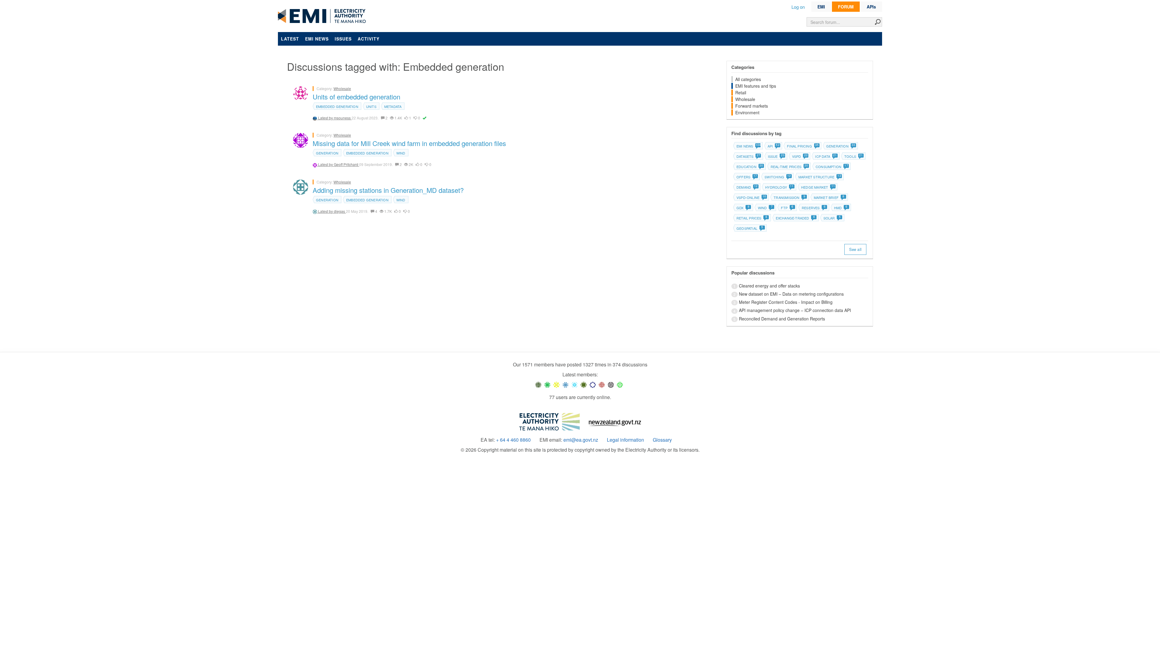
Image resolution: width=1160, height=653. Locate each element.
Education (749, 166)
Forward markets (751, 106)
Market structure (819, 176)
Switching (778, 176)
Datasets (748, 156)
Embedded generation (337, 106)
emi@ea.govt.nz (580, 440)
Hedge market (817, 187)
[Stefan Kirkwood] (538, 384)
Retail (740, 92)
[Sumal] (565, 384)
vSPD (799, 156)
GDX (742, 207)
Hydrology (779, 187)
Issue (776, 156)
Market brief (829, 197)
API (773, 146)
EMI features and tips (755, 86)
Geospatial (749, 228)
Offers (746, 176)
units (371, 106)
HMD (841, 207)
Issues (343, 39)
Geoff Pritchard (346, 164)
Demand (746, 187)
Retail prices (751, 218)
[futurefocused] (593, 384)
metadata (393, 106)
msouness (343, 117)
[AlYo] (556, 384)
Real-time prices (789, 166)
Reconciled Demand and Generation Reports (782, 319)
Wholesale (342, 88)
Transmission (789, 197)
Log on (798, 7)
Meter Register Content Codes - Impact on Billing (786, 302)
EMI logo (323, 16)
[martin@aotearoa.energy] (584, 384)
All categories (748, 79)
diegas (340, 211)
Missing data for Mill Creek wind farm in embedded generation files (409, 143)
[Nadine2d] (575, 384)
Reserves (814, 207)
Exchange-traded (795, 218)
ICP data (825, 156)
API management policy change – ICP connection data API (795, 310)
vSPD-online (751, 197)
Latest (290, 39)
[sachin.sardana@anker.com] (611, 384)
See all (855, 249)
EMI (821, 7)
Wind (400, 153)
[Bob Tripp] (620, 384)
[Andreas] (602, 384)
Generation (327, 153)
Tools (853, 156)
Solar (832, 218)
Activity (368, 39)
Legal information (625, 440)
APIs (871, 7)
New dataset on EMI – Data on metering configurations (791, 294)
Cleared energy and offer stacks (769, 286)
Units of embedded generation (356, 96)
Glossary (662, 440)
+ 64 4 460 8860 (513, 440)
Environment (747, 112)
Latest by (326, 117)
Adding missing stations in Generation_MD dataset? (388, 190)
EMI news (317, 39)
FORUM (846, 7)
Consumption (832, 166)
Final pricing (802, 146)
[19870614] (547, 384)
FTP (787, 207)
